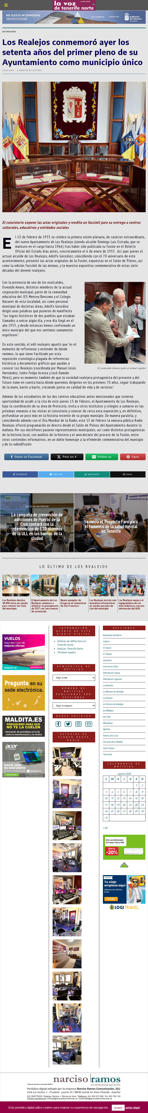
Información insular (111, 672)
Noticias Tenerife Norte (70, 648)
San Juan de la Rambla (112, 741)
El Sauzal (107, 647)
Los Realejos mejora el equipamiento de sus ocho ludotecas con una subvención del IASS (131, 604)
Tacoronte (107, 754)
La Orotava (107, 698)
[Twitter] (68, 724)
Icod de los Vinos (110, 666)
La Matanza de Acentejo (113, 691)
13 (124, 798)
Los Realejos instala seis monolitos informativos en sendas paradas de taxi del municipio (102, 604)
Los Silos (106, 716)
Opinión (106, 729)
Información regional (112, 679)
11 (112, 798)
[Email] (88, 724)
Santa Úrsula (108, 748)
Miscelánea (107, 723)
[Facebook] (58, 724)
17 (106, 804)
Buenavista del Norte (112, 635)
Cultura (106, 641)
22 (136, 804)
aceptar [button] (118, 1107)
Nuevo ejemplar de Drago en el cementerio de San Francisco (73, 602)
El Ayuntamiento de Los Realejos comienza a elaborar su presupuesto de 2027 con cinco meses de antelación (44, 605)
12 (118, 798)
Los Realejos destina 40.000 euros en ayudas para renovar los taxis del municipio (15, 604)
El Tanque (107, 654)
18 (112, 804)
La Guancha (108, 685)
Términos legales (66, 652)
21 (130, 804)
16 (142, 798)
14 (130, 798)
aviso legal (132, 1107)
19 (118, 804)
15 (136, 798)
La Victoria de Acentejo (113, 704)
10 (106, 798)
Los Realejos (9, 31)
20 (124, 804)
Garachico (107, 660)
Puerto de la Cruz (110, 735)
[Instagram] (78, 724)
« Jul (105, 827)
